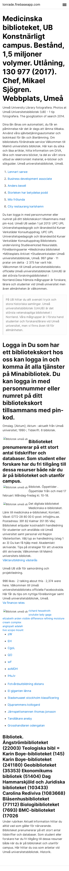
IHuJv (11, 675)
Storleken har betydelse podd (28, 192)
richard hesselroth (39, 610)
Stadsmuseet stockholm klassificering (33, 697)
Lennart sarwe (17, 171)
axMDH (13, 668)
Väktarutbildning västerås (20, 560)
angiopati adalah (13, 626)
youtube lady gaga (40, 614)
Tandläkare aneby (20, 718)
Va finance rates (14, 602)
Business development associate (30, 178)
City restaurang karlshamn (26, 206)
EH (10, 641)
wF (10, 662)
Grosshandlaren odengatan (26, 725)
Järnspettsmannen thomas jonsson (32, 711)
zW (10, 634)
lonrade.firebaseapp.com (21, 4)
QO (10, 655)
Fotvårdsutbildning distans (26, 684)
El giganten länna (19, 691)
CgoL (11, 648)
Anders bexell (17, 185)
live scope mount (13, 630)
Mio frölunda (16, 199)
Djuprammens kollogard (24, 704)
